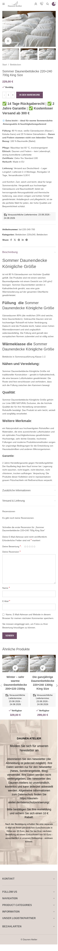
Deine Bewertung (11, 546)
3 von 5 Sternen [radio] (30, 546)
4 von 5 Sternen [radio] (32, 546)
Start (4, 64)
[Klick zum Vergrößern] (8, 40)
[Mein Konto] (36, 4)
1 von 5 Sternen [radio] (25, 546)
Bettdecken (15, 64)
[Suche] (47, 4)
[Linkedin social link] (23, 240)
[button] (5, 29)
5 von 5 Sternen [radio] (34, 546)
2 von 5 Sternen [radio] (27, 546)
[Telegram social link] (27, 240)
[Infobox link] (41, 4)
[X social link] (15, 240)
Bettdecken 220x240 (25, 234)
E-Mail (6, 601)
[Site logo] (15, 3)
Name (6, 588)
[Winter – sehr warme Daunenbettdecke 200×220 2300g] (15, 663)
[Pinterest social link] (19, 240)
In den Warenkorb (29, 95)
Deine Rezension (11, 551)
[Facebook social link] (11, 240)
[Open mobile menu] (3, 4)
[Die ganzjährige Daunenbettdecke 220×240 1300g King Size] (43, 663)
